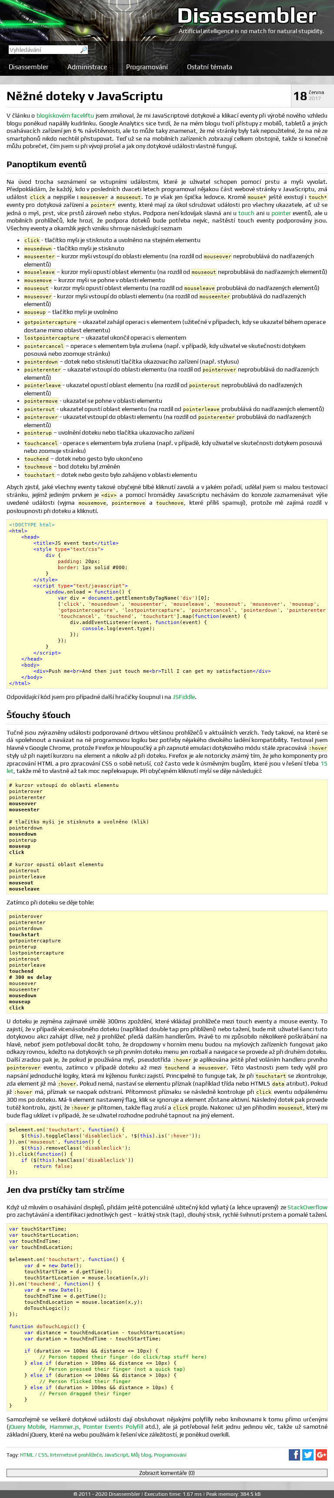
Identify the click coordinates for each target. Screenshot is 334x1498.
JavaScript (116, 1455)
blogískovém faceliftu (65, 115)
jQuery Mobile (27, 1426)
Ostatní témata (209, 67)
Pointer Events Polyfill (113, 1426)
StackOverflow (307, 1207)
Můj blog (141, 1455)
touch (246, 212)
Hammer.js (64, 1426)
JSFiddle (184, 696)
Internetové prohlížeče (76, 1455)
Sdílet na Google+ (321, 1455)
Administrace (87, 67)
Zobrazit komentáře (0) (167, 1473)
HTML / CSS (33, 1455)
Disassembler (247, 14)
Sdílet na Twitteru (308, 1455)
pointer (281, 212)
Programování (147, 67)
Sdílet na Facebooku (294, 1455)
